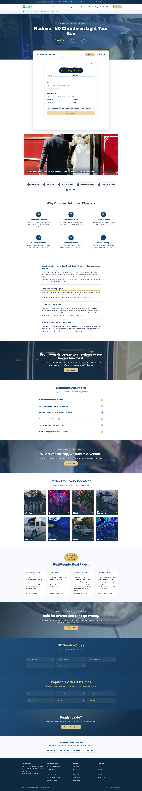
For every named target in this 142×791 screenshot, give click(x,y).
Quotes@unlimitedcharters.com (30, 773)
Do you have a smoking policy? (71, 419)
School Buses (76, 777)
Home (24, 11)
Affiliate (108, 7)
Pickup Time (75, 99)
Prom (77, 7)
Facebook (109, 787)
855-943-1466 (63, 1)
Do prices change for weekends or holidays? (71, 432)
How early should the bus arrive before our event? (71, 412)
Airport (91, 7)
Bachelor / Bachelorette (53, 777)
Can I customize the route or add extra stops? (71, 406)
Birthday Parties (51, 774)
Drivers (100, 769)
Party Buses (75, 766)
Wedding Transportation (53, 766)
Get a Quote (71, 370)
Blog (96, 7)
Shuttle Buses (76, 774)
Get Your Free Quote (71, 727)
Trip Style (49, 75)
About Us (100, 766)
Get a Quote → (117, 7)
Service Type (75, 75)
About (102, 7)
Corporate (84, 7)
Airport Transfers (51, 772)
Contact (100, 774)
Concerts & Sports (52, 780)
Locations (62, 7)
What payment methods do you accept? (71, 425)
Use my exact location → (71, 652)
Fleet (55, 7)
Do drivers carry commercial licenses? (71, 400)
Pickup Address (51, 82)
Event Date (50, 99)
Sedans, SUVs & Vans (78, 772)
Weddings (70, 7)
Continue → (71, 113)
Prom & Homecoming (53, 769)
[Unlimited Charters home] (26, 7)
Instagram (117, 787)
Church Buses (76, 780)
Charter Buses (76, 769)
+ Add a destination (53, 90)
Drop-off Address (51, 93)
